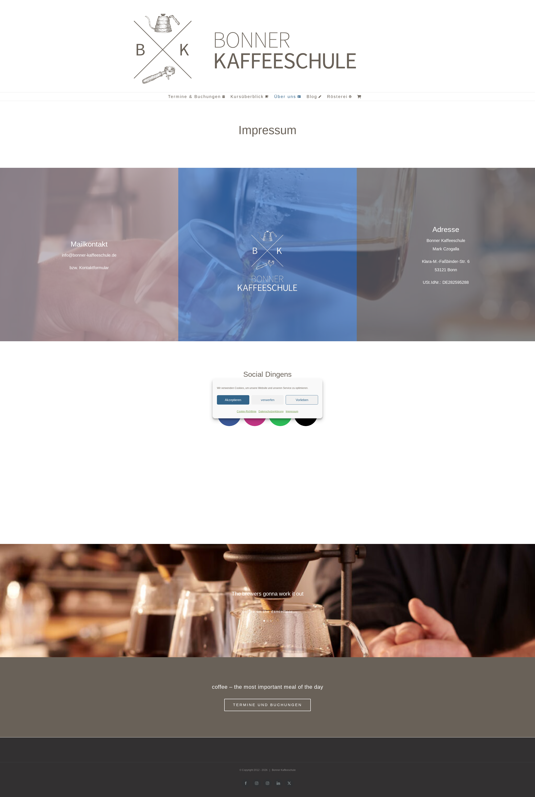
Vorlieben (302, 400)
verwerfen (267, 400)
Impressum (292, 411)
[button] (264, 621)
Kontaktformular (94, 267)
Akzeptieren (233, 400)
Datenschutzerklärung (271, 411)
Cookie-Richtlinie (246, 411)
